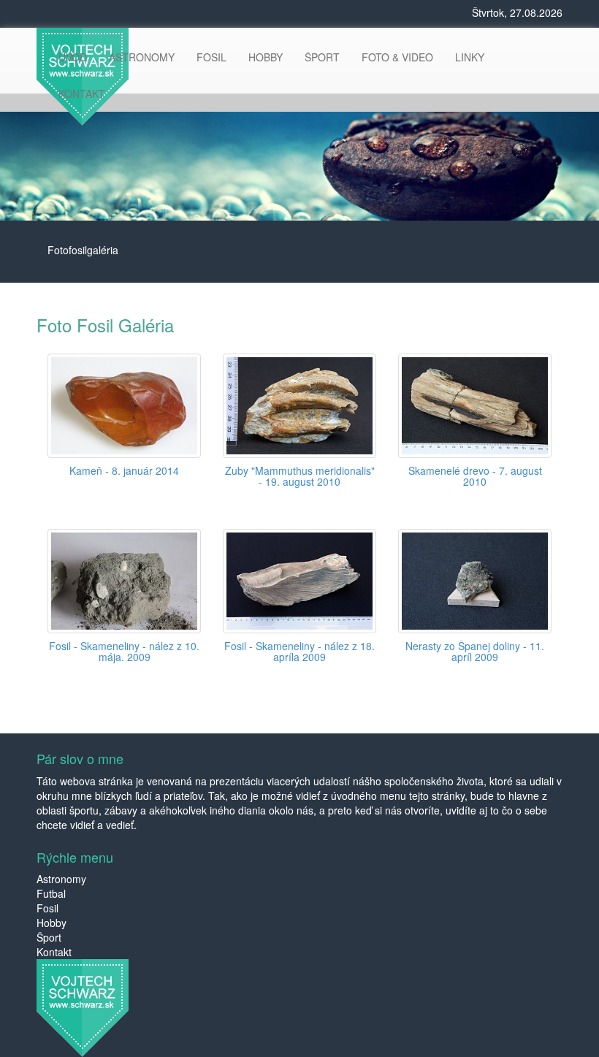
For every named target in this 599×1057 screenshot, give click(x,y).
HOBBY (265, 57)
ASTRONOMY (142, 57)
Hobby (51, 922)
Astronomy (61, 878)
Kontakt (54, 952)
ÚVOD (72, 57)
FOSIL (211, 57)
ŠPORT (322, 57)
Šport (49, 937)
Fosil (47, 908)
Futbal (51, 893)
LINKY (469, 57)
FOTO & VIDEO (397, 57)
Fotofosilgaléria (82, 250)
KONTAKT (81, 93)
